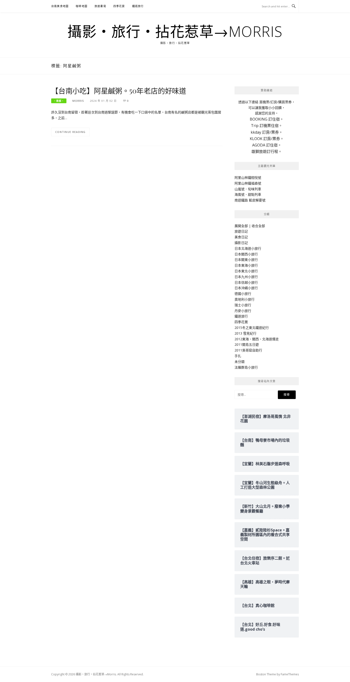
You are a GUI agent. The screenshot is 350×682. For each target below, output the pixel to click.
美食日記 (241, 237)
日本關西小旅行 (246, 254)
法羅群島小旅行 (246, 367)
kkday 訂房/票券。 (267, 132)
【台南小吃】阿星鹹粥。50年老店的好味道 (118, 90)
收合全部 (258, 226)
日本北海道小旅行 (248, 248)
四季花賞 (119, 6)
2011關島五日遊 (247, 344)
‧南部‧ (59, 100)
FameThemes (290, 674)
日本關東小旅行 (246, 259)
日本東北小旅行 (246, 271)
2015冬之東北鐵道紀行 (252, 327)
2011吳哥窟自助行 (248, 350)
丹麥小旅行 (243, 310)
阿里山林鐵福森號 (248, 183)
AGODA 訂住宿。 (266, 145)
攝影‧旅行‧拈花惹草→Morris (175, 31)
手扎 (238, 356)
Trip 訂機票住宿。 (266, 125)
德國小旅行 (243, 293)
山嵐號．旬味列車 (248, 189)
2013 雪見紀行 (245, 333)
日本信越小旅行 (246, 282)
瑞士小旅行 (243, 305)
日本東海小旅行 (246, 265)
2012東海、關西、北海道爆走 (257, 339)
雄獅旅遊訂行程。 (266, 151)
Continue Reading (70, 132)
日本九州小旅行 (246, 276)
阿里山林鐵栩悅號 (248, 177)
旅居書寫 (100, 6)
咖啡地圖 (81, 6)
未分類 (240, 361)
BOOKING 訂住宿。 (267, 119)
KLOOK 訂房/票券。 (267, 138)
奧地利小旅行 (245, 299)
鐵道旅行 (138, 6)
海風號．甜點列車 (248, 194)
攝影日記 (241, 242)
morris (78, 100)
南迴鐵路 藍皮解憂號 (250, 200)
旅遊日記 (241, 231)
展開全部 (241, 226)
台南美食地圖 (60, 6)
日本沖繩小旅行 (246, 288)
